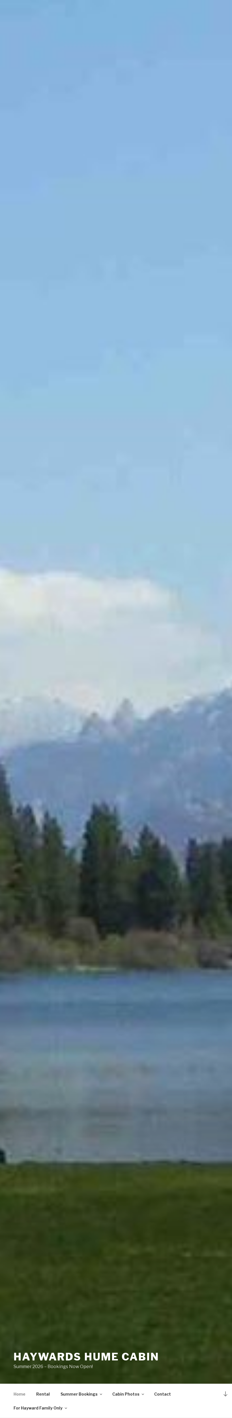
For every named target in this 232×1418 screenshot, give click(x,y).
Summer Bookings (79, 1394)
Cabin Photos (125, 1394)
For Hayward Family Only (38, 1408)
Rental (43, 1394)
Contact (162, 1394)
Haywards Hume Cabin (86, 1357)
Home (19, 1394)
